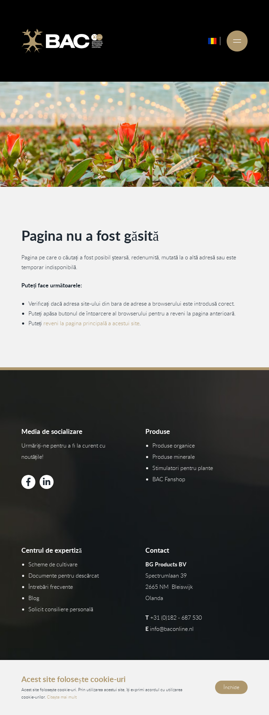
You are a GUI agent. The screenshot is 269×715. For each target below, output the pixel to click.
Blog (33, 598)
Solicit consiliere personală (60, 609)
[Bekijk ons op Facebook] (28, 482)
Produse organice (173, 445)
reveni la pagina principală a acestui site (91, 323)
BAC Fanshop (168, 479)
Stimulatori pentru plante (182, 468)
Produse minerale (173, 457)
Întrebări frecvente (50, 587)
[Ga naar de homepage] (62, 41)
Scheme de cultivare (52, 564)
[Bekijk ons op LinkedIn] (47, 482)
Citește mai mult (62, 697)
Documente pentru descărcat (63, 575)
